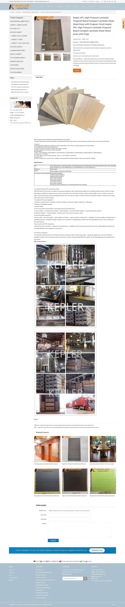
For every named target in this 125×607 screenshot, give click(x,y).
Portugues (64, 561)
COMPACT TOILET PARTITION (20, 43)
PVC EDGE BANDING (16, 72)
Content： (44, 523)
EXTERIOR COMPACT (16, 47)
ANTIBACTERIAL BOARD (17, 68)
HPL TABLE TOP (15, 28)
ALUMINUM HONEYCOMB (17, 50)
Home (42, 6)
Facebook (102, 1)
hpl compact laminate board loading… (20, 82)
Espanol (44, 561)
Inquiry (97, 1)
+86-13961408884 (28, 1)
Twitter (105, 1)
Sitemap (11, 580)
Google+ (107, 1)
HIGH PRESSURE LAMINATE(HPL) (30, 12)
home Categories (105, 6)
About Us (85, 1)
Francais (50, 561)
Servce (75, 6)
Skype (115, 1)
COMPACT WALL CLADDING (19, 36)
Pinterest (112, 1)
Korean (78, 561)
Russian (89, 561)
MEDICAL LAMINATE (16, 54)
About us (50, 6)
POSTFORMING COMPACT (18, 58)
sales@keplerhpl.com (43, 1)
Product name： (43, 510)
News (68, 6)
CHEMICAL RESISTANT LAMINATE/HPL (16, 62)
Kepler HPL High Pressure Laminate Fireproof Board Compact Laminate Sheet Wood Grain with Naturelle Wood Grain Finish (68, 427)
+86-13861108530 (15, 1)
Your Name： (44, 515)
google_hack (17, 117)
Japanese (71, 561)
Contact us (92, 6)
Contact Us (91, 1)
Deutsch (37, 561)
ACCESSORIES (14, 65)
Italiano (57, 561)
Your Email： (44, 519)
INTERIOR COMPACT (16, 32)
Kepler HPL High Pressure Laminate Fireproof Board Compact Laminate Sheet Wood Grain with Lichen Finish (67, 425)
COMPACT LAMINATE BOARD (18, 25)
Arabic (83, 561)
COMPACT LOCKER (16, 39)
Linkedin (110, 1)
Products (60, 6)
